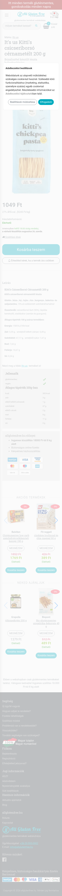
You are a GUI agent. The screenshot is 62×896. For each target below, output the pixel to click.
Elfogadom (46, 102)
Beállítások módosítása (22, 102)
